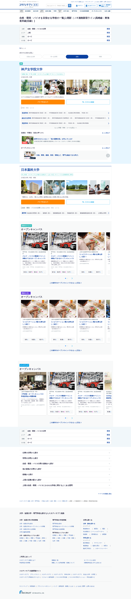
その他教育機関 (84, 11)
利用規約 (32, 586)
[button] (108, 155)
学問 (55, 11)
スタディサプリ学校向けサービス (29, 577)
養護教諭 (86, 545)
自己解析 (36, 11)
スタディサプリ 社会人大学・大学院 (84, 574)
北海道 (21, 538)
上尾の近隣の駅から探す (32, 480)
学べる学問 (54, 56)
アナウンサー (98, 543)
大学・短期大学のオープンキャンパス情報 (32, 526)
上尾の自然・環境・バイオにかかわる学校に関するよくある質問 (48, 485)
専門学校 (74, 11)
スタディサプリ (46, 574)
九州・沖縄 (41, 541)
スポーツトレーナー (101, 548)
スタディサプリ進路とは (77, 1)
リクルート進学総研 (48, 577)
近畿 (25, 541)
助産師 (85, 534)
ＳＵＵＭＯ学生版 (61, 577)
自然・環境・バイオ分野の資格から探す (38, 464)
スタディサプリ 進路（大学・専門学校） (29, 501)
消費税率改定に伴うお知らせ (92, 562)
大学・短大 (66, 11)
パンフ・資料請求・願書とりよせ (63, 586)
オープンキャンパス (96, 11)
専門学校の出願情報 (58, 529)
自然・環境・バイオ (55, 501)
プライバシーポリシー (44, 586)
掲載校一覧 (55, 560)
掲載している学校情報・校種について (63, 562)
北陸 (20, 541)
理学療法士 (94, 534)
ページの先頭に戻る (105, 493)
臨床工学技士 (87, 548)
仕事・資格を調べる (89, 523)
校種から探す (28, 474)
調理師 (104, 534)
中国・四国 (32, 541)
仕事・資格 (48, 11)
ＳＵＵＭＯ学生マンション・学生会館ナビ (82, 577)
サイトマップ (88, 1)
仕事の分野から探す (30, 453)
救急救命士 (86, 528)
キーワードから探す (90, 560)
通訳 (103, 528)
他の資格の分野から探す (32, 469)
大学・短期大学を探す (26, 523)
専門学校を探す (57, 523)
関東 (32, 538)
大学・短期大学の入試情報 (27, 529)
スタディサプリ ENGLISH (62, 574)
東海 (43, 538)
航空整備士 (86, 543)
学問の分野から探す (30, 458)
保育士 (106, 545)
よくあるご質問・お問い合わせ (102, 1)
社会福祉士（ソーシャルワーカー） (94, 531)
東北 (27, 538)
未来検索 (28, 11)
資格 (77, 56)
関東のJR (64, 501)
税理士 (96, 528)
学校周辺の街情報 (24, 562)
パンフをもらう (43, 102)
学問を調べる (87, 538)
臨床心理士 (96, 545)
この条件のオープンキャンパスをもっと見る (65, 283)
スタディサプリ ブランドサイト (29, 574)
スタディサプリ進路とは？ (27, 560)
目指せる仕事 (31, 56)
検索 (69, 5)
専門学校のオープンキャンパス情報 (63, 526)
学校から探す (45, 501)
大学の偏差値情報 (24, 532)
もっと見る (105, 133)
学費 (100, 56)
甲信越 (38, 538)
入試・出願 (107, 11)
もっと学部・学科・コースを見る (64, 127)
